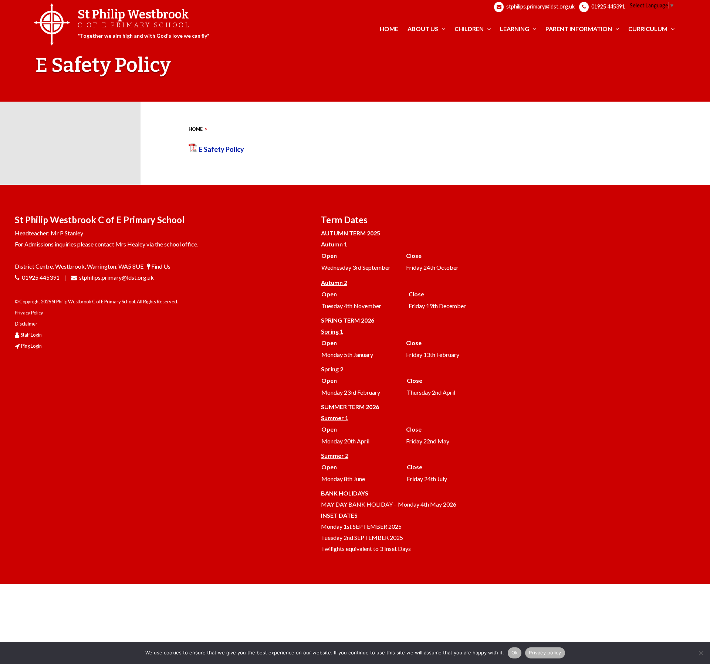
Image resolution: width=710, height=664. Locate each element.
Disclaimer (26, 324)
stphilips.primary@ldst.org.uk (540, 6)
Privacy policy (545, 653)
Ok (514, 653)
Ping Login (31, 346)
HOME (196, 129)
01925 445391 (607, 6)
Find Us (160, 266)
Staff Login (31, 335)
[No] (700, 653)
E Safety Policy (221, 149)
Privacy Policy (29, 313)
